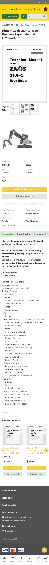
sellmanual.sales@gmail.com (27, 9)
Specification (24, 234)
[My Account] (45, 2)
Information (9, 490)
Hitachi (5, 172)
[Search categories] (24, 16)
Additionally (9, 505)
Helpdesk (7, 497)
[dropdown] (4, 2)
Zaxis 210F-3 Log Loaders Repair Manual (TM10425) (11, 450)
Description (8, 234)
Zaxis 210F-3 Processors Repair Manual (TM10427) (35, 450)
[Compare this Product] (21, 432)
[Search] (44, 16)
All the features (8, 226)
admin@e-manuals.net (15, 521)
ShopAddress (10, 531)
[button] (3, 450)
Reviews (40, 234)
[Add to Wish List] (21, 427)
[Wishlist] (40, 2)
